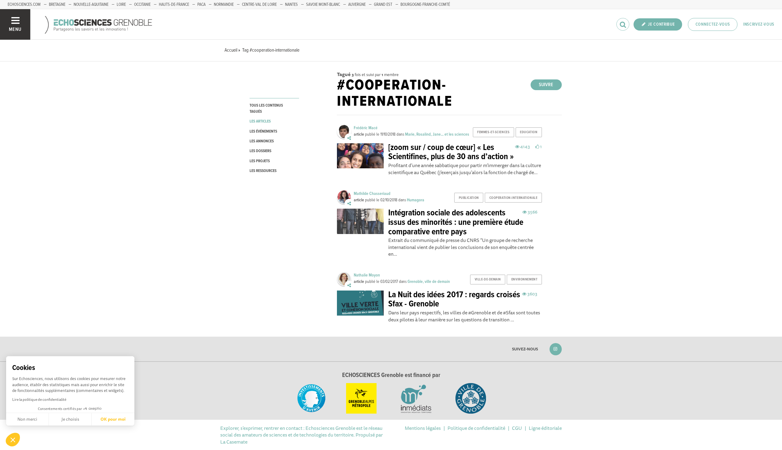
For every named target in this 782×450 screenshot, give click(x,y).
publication (469, 198)
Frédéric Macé (366, 128)
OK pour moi (113, 419)
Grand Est (383, 4)
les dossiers (260, 151)
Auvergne (357, 4)
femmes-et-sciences (493, 132)
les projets (260, 161)
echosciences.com (24, 4)
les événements (263, 131)
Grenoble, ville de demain (428, 281)
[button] (12, 439)
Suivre (546, 85)
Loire (121, 4)
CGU (517, 428)
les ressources (263, 171)
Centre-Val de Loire (259, 4)
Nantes (291, 4)
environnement (524, 279)
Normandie (224, 4)
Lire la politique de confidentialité (39, 399)
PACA (201, 4)
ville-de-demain (488, 279)
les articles (260, 121)
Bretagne (57, 4)
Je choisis (70, 419)
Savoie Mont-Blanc (323, 4)
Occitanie (142, 4)
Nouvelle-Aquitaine (91, 4)
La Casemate (233, 442)
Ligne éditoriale (545, 428)
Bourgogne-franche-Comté (425, 4)
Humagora (415, 200)
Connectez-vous (713, 24)
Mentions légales (423, 428)
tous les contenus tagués (266, 108)
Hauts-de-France (174, 4)
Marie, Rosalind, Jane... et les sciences (437, 134)
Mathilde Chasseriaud (372, 193)
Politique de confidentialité (476, 428)
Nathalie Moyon (367, 275)
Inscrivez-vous (758, 24)
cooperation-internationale (513, 198)
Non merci (27, 419)
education (528, 132)
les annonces (262, 141)
